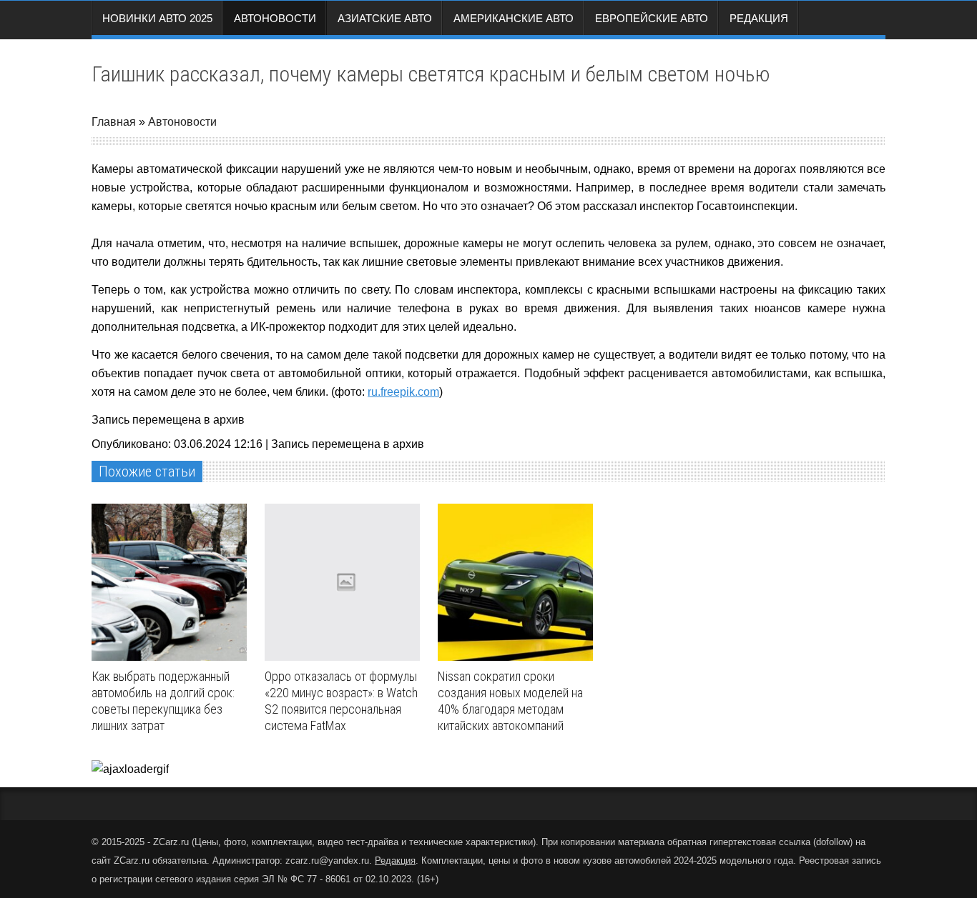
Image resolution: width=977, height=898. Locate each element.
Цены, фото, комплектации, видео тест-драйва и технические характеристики (364, 842)
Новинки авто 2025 (157, 18)
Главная (114, 122)
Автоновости (275, 18)
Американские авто (513, 18)
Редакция (759, 18)
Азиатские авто (385, 18)
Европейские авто (651, 18)
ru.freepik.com (403, 392)
